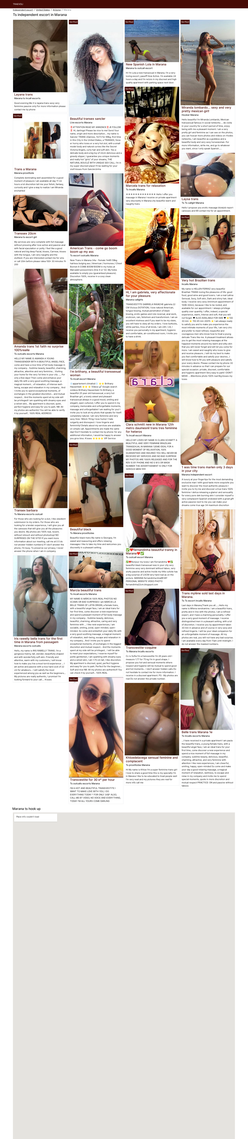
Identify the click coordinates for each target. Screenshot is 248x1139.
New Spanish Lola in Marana (146, 64)
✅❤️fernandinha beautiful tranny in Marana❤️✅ (151, 551)
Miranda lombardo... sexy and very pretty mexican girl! (206, 109)
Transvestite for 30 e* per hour (92, 779)
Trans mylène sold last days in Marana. (203, 595)
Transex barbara (26, 510)
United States (43, 9)
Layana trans (23, 94)
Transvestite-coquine (141, 647)
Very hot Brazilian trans (198, 280)
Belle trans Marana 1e (197, 732)
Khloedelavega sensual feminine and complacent (152, 759)
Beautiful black (80, 529)
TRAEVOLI (18, 4)
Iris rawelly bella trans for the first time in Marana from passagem (38, 640)
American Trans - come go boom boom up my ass (93, 250)
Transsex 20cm (25, 233)
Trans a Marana (25, 169)
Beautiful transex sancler (87, 118)
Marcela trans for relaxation (145, 185)
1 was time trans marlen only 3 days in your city (207, 469)
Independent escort (23, 9)
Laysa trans (190, 199)
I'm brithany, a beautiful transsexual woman (95, 373)
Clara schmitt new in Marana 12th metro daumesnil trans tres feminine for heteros (151, 428)
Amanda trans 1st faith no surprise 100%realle (38, 348)
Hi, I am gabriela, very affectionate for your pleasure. (150, 294)
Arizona (57, 9)
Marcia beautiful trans (85, 590)
